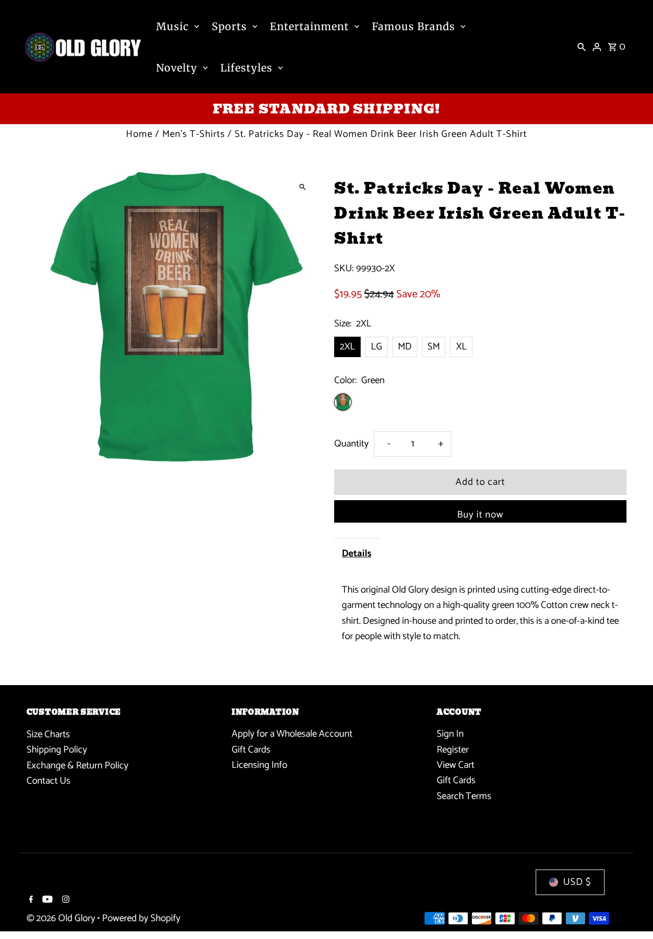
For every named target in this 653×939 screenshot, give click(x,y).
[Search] (581, 47)
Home (139, 134)
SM (434, 347)
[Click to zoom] (302, 187)
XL (461, 347)
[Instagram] (64, 900)
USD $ (577, 882)
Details (356, 553)
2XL (347, 347)
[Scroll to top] (631, 912)
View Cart (455, 765)
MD (405, 347)
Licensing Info (259, 765)
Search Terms (464, 796)
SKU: (344, 268)
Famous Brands (413, 26)
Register (453, 750)
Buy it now (480, 515)
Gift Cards (251, 750)
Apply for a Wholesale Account (292, 734)
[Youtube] (46, 900)
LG (376, 347)
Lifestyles (246, 67)
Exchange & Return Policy (78, 765)
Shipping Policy (57, 750)
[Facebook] (30, 900)
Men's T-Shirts (193, 134)
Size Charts (48, 734)
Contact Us (48, 781)
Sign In (450, 734)
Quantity (351, 444)
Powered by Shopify (141, 918)
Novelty (176, 67)
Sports (229, 26)
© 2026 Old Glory (62, 918)
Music (172, 26)
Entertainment (309, 26)
